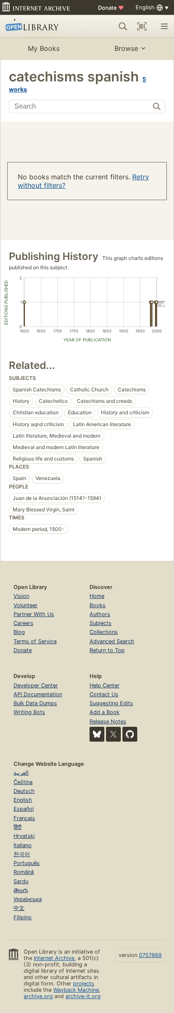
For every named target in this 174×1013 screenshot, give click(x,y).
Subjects (100, 623)
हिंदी (18, 827)
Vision (21, 596)
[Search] (123, 26)
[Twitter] (113, 734)
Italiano (23, 845)
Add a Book (105, 712)
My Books (44, 48)
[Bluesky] (97, 734)
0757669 (150, 955)
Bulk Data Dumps (35, 703)
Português (27, 863)
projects (83, 983)
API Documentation (38, 694)
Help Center (105, 685)
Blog (19, 632)
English (23, 800)
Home (97, 596)
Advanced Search (112, 641)
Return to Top (107, 650)
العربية (21, 773)
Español (24, 809)
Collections (104, 632)
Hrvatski (24, 836)
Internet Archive (54, 958)
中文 (19, 908)
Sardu (21, 881)
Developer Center (36, 685)
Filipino (23, 917)
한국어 (22, 854)
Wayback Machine (76, 990)
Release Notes (108, 721)
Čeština (23, 782)
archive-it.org (83, 996)
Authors (100, 614)
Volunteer (26, 605)
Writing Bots (29, 712)
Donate (111, 7)
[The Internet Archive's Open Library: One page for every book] (39, 26)
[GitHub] (129, 734)
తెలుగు (21, 890)
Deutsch (24, 791)
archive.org (38, 996)
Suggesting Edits (111, 703)
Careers (23, 623)
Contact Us (104, 694)
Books (98, 605)
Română (24, 872)
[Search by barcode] (142, 26)
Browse (126, 48)
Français (24, 818)
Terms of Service (35, 641)
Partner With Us (34, 614)
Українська (28, 899)
